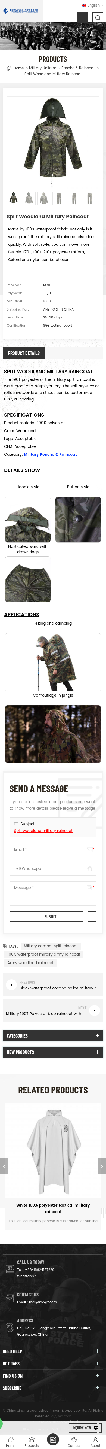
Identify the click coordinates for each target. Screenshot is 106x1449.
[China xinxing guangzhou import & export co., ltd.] (20, 11)
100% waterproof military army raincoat (43, 954)
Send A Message (53, 1439)
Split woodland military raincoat (43, 831)
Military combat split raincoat (51, 946)
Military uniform (42, 68)
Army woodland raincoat (30, 963)
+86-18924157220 (39, 1269)
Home (19, 68)
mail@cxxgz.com (43, 1302)
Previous (4, 1166)
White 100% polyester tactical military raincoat (53, 1208)
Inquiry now (82, 1428)
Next (102, 1166)
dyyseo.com (61, 1416)
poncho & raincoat (78, 68)
